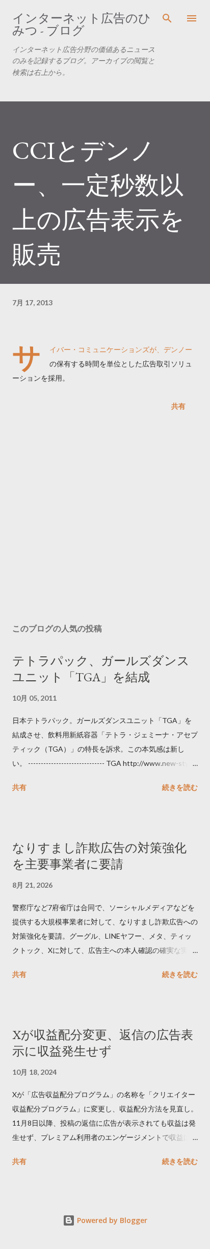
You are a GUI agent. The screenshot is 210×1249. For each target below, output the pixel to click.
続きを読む (180, 787)
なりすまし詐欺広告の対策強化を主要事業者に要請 (99, 856)
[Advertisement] (105, 519)
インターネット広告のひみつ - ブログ (81, 24)
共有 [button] (178, 406)
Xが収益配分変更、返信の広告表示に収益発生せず (102, 1043)
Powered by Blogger (111, 1220)
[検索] (167, 18)
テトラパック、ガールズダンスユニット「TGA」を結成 (101, 669)
